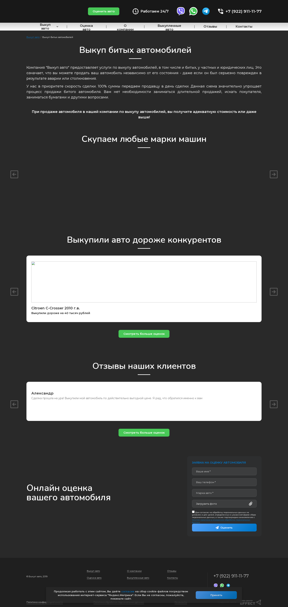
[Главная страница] (49, 11)
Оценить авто (104, 11)
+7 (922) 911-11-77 (244, 11)
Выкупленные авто (169, 28)
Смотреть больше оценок (144, 334)
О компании (125, 28)
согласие (127, 591)
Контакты (243, 26)
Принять (216, 595)
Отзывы (210, 26)
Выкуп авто (45, 27)
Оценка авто (86, 28)
